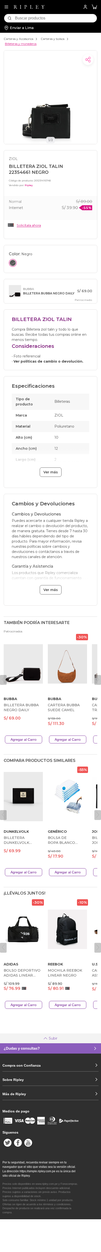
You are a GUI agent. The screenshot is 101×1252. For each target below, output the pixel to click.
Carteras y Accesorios (18, 39)
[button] (94, 7)
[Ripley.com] (29, 7)
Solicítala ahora (29, 225)
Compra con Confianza (21, 1065)
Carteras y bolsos (52, 39)
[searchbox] (56, 18)
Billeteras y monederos (21, 44)
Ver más (50, 472)
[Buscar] (9, 18)
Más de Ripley (14, 1094)
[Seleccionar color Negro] (13, 263)
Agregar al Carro (24, 739)
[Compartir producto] (88, 59)
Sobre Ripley (13, 1080)
